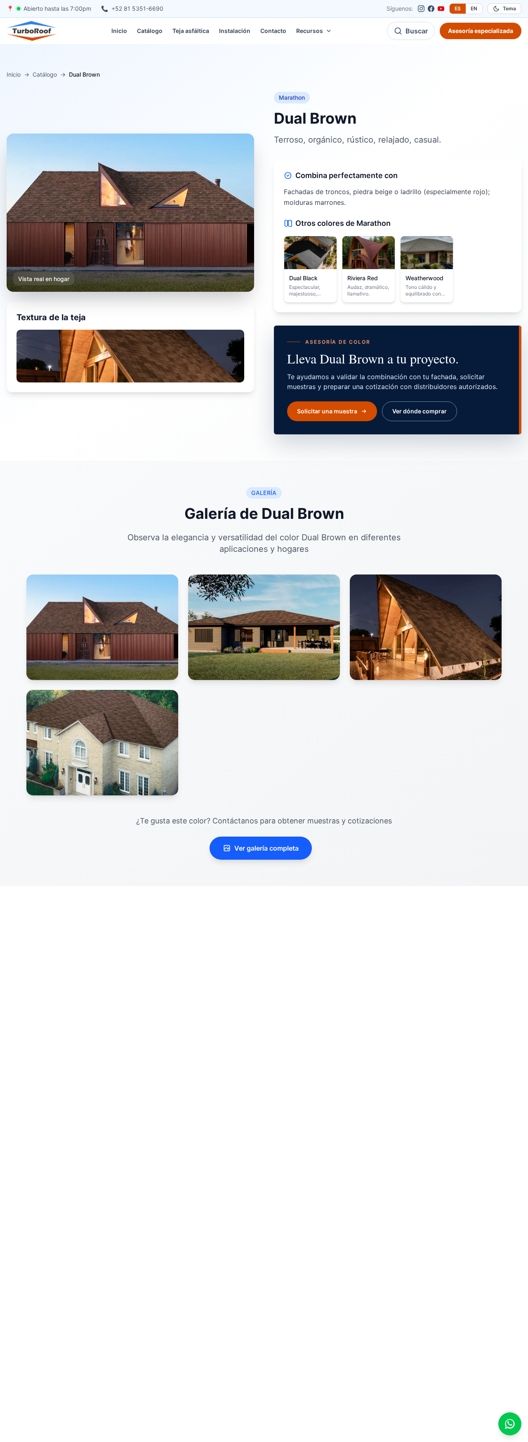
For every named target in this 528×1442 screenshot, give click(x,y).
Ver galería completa (266, 848)
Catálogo (150, 30)
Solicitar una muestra (327, 411)
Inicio (119, 30)
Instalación (234, 30)
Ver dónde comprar (419, 411)
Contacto (273, 30)
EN (474, 8)
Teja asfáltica (190, 30)
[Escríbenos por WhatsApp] (509, 1423)
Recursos (309, 30)
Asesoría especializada (480, 30)
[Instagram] (421, 8)
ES (458, 8)
